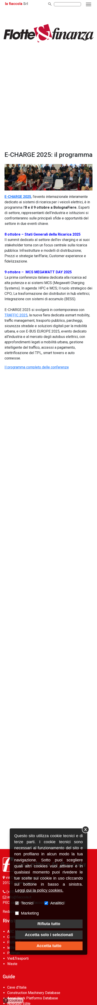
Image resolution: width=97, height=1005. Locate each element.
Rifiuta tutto (48, 924)
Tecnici (27, 903)
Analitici (57, 903)
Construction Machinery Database (33, 993)
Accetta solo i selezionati (49, 935)
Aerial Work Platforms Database (32, 998)
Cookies (14, 1000)
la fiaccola (13, 4)
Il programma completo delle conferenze (37, 367)
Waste (12, 964)
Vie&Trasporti (18, 958)
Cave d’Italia (16, 987)
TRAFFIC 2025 (16, 315)
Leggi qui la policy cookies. (39, 890)
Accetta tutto (49, 946)
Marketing (30, 913)
